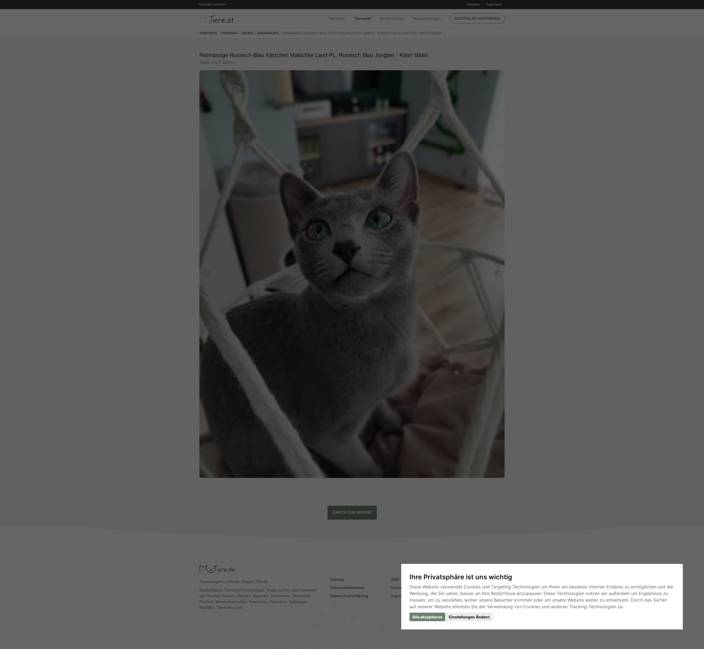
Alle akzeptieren (427, 617)
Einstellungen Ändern (469, 617)
